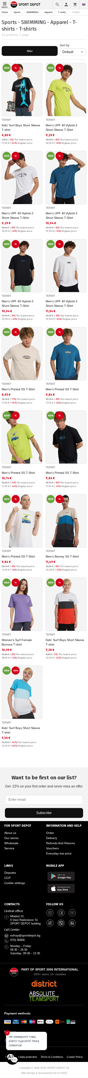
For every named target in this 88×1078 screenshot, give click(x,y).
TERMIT (6, 119)
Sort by (64, 45)
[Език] (83, 4)
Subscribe (44, 813)
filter (30, 51)
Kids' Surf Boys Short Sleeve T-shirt (21, 127)
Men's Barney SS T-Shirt (62, 556)
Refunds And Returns (60, 843)
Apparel (48, 12)
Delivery (51, 838)
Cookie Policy (75, 1057)
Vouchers (52, 848)
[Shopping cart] (75, 4)
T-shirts (62, 12)
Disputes (10, 872)
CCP (7, 878)
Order (50, 833)
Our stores (11, 838)
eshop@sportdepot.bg (25, 935)
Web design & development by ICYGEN (44, 1073)
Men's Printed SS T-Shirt (18, 389)
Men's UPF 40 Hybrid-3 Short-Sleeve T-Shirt (61, 215)
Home (5, 12)
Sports (17, 12)
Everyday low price (59, 853)
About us (10, 833)
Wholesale (11, 843)
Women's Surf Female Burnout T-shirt (17, 642)
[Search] (57, 4)
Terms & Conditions (52, 1057)
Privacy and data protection (21, 1057)
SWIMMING (32, 12)
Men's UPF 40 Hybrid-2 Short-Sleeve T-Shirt (61, 127)
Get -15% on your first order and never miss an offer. (44, 781)
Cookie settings (14, 883)
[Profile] (66, 4)
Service (9, 848)
